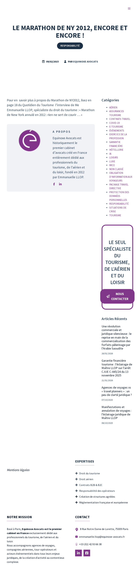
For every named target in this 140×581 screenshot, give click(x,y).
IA (110, 153)
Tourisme (115, 215)
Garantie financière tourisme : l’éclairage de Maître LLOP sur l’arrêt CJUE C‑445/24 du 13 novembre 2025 (117, 368)
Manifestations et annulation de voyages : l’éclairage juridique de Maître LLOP (117, 412)
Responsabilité (70, 45)
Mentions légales (18, 470)
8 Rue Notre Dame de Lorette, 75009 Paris (104, 529)
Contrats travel (119, 119)
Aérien (113, 107)
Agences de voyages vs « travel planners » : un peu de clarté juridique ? (117, 391)
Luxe (112, 161)
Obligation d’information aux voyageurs (120, 176)
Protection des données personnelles (119, 196)
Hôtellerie (116, 149)
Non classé (116, 169)
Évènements (116, 130)
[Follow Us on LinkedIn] (78, 553)
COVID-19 (114, 122)
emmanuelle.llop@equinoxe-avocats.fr (102, 536)
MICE (112, 165)
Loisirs (113, 157)
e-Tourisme (116, 126)
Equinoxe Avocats (85, 61)
